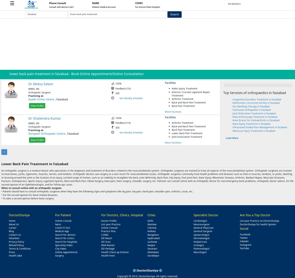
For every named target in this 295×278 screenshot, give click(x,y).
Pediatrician (200, 241)
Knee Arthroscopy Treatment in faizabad (255, 116)
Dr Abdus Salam (40, 84)
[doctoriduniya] (31, 8)
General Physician (204, 227)
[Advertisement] (147, 44)
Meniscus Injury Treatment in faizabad (254, 130)
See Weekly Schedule (131, 98)
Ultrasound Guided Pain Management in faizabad (260, 127)
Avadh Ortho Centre (41, 99)
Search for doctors (65, 234)
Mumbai (152, 224)
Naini (58, 224)
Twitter (244, 237)
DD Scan (105, 241)
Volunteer (14, 238)
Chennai (152, 227)
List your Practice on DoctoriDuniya (259, 220)
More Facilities (173, 111)
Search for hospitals (66, 241)
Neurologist (200, 252)
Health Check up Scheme (115, 252)
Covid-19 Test (62, 227)
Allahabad (153, 252)
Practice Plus (108, 231)
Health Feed (108, 255)
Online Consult (63, 220)
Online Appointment (66, 252)
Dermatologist (202, 238)
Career (13, 227)
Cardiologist (200, 220)
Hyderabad (154, 238)
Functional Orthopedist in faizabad (252, 109)
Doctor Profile (109, 220)
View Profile (37, 105)
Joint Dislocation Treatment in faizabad (254, 113)
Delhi (150, 220)
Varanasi (152, 248)
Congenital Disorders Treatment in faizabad (257, 99)
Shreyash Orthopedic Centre (46, 134)
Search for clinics (64, 238)
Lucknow (152, 241)
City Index (60, 248)
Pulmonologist (201, 248)
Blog (11, 231)
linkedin (244, 241)
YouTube (244, 248)
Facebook (245, 234)
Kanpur (151, 245)
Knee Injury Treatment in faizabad (251, 123)
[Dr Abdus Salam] (11, 97)
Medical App (62, 231)
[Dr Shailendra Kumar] (11, 132)
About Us (14, 224)
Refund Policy (16, 245)
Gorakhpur (153, 255)
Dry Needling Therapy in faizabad (251, 106)
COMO (105, 234)
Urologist (199, 245)
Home (12, 220)
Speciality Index (64, 245)
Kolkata (152, 231)
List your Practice (111, 224)
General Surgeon (203, 231)
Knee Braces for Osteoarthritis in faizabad (256, 120)
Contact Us (15, 234)
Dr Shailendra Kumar (44, 118)
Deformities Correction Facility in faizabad (256, 102)
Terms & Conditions (20, 248)
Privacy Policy (16, 241)
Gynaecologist (201, 234)
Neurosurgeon (201, 224)
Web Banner (108, 245)
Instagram (245, 244)
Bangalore (153, 234)
